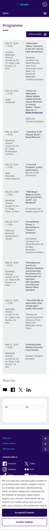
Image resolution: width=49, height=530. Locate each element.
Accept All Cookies (24, 512)
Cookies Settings (24, 522)
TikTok (10, 475)
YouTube (33, 475)
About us (6, 438)
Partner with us (9, 443)
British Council (9, 5)
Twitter (32, 464)
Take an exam (9, 449)
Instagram (12, 469)
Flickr (32, 469)
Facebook (12, 464)
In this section (35, 34)
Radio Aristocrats (34, 113)
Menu (5, 13)
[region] (24, 502)
